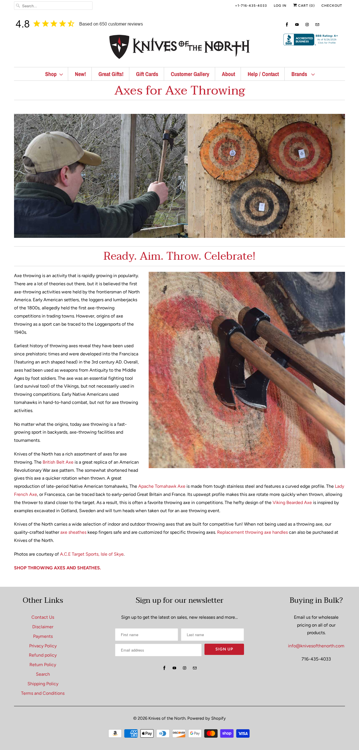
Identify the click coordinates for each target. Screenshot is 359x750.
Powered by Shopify (206, 718)
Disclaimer (42, 626)
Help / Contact (263, 74)
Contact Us (42, 617)
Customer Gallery (190, 74)
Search (43, 674)
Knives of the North (166, 718)
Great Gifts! (110, 74)
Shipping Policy (42, 683)
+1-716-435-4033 (251, 6)
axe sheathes (73, 532)
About (228, 74)
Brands (300, 74)
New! (80, 74)
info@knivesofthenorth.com (316, 645)
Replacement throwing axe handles (252, 532)
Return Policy (42, 664)
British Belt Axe (58, 462)
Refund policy (43, 655)
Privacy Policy (43, 645)
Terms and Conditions (43, 693)
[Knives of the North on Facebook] (287, 24)
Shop (51, 74)
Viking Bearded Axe (292, 502)
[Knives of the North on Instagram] (307, 24)
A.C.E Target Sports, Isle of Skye (92, 554)
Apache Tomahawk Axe (161, 486)
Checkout (331, 6)
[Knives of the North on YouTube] (297, 24)
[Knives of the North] (179, 48)
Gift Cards (147, 74)
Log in (280, 6)
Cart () (306, 6)
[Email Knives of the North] (317, 24)
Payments (43, 636)
